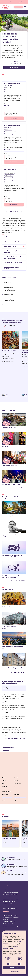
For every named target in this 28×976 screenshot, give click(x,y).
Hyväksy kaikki (14, 967)
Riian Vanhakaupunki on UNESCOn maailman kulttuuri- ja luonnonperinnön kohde (9, 288)
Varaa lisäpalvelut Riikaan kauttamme (11, 498)
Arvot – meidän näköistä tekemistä (10, 892)
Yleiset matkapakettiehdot (9, 901)
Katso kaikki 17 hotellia (18, 672)
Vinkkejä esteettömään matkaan (10, 908)
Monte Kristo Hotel (7, 607)
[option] (10, 364)
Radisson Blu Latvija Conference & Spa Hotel (12, 647)
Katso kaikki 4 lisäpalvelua (18, 580)
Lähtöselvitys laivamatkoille (9, 921)
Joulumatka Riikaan (10, 169)
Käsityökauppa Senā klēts (9, 465)
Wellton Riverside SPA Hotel (10, 627)
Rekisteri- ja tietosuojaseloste (9, 906)
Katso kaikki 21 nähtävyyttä (17, 488)
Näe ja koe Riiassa (8, 410)
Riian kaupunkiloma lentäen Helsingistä (12, 126)
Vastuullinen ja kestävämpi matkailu (10, 899)
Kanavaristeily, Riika (8, 516)
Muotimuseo (5, 446)
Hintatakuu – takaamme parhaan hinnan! (11, 896)
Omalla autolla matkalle (8, 923)
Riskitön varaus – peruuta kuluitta (10, 894)
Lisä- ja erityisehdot (7, 903)
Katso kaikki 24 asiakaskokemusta (15, 738)
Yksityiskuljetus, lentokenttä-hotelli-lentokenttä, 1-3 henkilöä (12, 556)
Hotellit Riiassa (7, 590)
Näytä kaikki (14, 211)
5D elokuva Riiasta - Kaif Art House (11, 484)
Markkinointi (19, 962)
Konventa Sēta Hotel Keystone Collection (13, 668)
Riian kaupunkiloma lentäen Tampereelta (12, 84)
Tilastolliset (8, 962)
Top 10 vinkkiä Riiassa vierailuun (9, 839)
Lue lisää (7, 105)
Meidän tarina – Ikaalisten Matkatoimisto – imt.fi (13, 890)
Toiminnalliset (19, 957)
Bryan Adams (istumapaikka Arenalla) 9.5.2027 (12, 535)
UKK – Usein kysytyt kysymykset (10, 915)
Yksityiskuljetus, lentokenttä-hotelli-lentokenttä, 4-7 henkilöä (12, 576)
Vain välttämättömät (14, 971)
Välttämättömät (8, 957)
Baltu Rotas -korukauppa (9, 427)
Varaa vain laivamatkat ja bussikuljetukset (12, 926)
